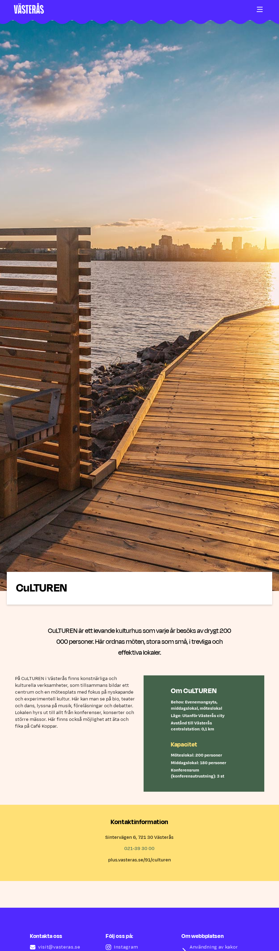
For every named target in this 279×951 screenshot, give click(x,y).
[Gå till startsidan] (29, 8)
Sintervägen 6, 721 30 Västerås (139, 837)
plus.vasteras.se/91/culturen (139, 860)
